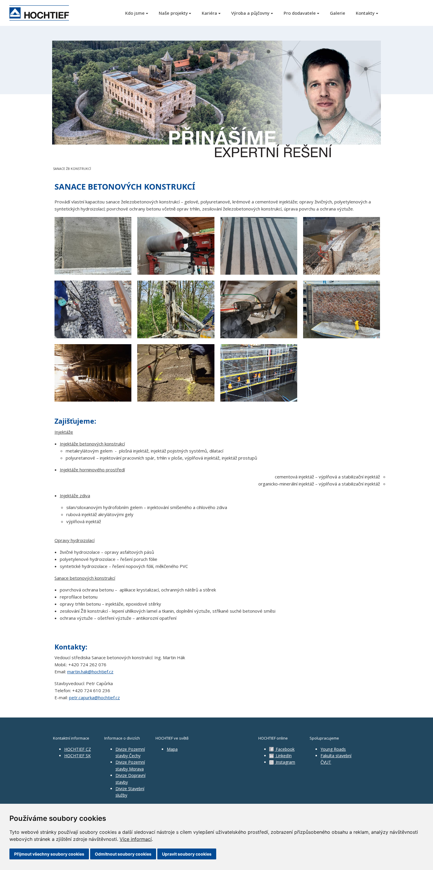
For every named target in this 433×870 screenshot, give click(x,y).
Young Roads (333, 749)
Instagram (285, 762)
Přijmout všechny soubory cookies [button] (49, 853)
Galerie (337, 13)
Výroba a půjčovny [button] (250, 13)
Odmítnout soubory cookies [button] (123, 853)
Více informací (136, 839)
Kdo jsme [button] (135, 13)
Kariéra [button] (209, 13)
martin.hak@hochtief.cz (90, 672)
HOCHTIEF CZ (77, 749)
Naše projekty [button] (173, 13)
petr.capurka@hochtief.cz (94, 697)
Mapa (172, 749)
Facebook (285, 749)
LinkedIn (283, 755)
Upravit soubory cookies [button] (186, 853)
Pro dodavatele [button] (300, 13)
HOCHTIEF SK (77, 755)
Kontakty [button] (365, 13)
